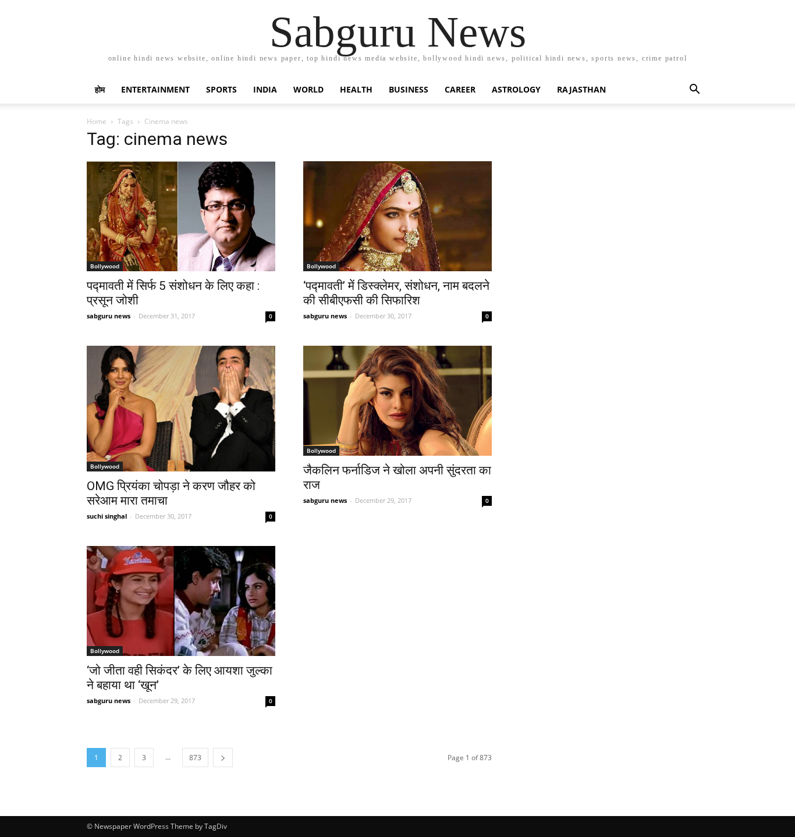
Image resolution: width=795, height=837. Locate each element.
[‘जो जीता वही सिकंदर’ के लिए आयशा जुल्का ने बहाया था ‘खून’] (181, 601)
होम (100, 89)
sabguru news (108, 315)
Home (97, 121)
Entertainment (155, 89)
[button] (694, 90)
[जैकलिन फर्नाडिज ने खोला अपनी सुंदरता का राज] (397, 401)
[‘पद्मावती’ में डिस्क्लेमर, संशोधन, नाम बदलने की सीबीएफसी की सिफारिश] (397, 216)
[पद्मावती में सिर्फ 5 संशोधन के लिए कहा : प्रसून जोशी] (181, 216)
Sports (221, 89)
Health (356, 89)
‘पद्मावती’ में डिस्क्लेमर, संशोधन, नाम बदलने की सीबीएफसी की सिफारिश (396, 293)
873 (195, 757)
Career (460, 89)
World (308, 89)
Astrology (516, 89)
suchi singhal (107, 516)
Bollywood (104, 266)
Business (408, 89)
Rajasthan (581, 89)
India (265, 89)
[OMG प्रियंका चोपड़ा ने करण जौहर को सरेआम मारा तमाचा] (181, 408)
